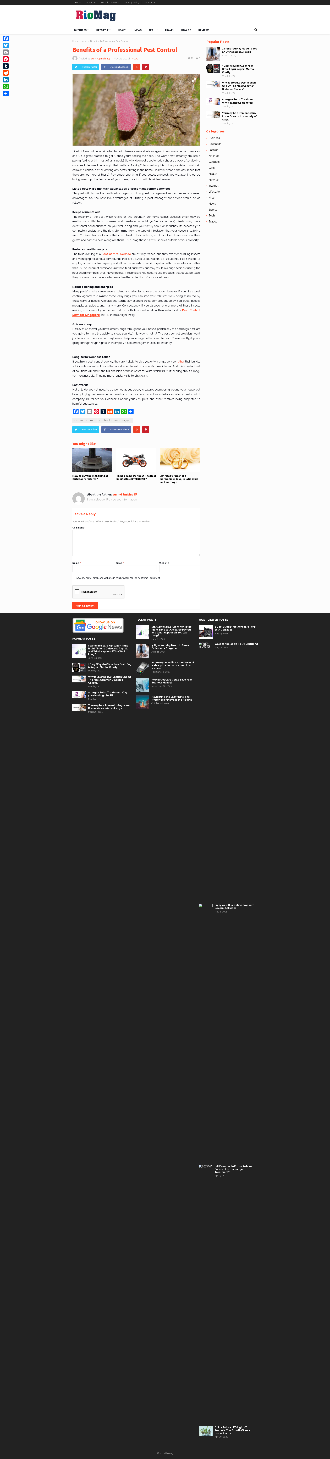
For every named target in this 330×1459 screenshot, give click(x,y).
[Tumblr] (5, 66)
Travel (169, 30)
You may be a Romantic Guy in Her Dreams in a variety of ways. (239, 116)
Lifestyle (102, 30)
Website (164, 563)
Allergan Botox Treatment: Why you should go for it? (107, 694)
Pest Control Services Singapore (116, 420)
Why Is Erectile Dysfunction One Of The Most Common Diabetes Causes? (239, 86)
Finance (214, 155)
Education (215, 144)
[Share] (5, 93)
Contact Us (149, 2)
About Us (91, 2)
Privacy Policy (132, 2)
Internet (213, 185)
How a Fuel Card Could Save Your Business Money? (171, 681)
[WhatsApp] (5, 86)
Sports (213, 209)
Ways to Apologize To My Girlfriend (236, 644)
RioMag (169, 1453)
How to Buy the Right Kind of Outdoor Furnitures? (90, 477)
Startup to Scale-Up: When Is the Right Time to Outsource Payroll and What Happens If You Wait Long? (108, 650)
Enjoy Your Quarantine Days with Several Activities (234, 906)
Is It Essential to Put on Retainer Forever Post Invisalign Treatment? (234, 1169)
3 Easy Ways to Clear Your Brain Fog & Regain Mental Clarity (238, 69)
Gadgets (214, 161)
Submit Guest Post (110, 2)
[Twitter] (5, 45)
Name (76, 563)
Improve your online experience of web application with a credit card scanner (172, 665)
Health (123, 30)
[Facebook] (5, 38)
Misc (211, 197)
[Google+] (136, 67)
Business (80, 30)
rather (180, 361)
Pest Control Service (85, 420)
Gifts (212, 167)
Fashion (213, 150)
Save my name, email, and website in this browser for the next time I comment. (118, 578)
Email (120, 563)
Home (78, 2)
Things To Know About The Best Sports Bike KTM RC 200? (136, 477)
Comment (79, 527)
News (138, 30)
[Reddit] (5, 72)
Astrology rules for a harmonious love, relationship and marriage (179, 479)
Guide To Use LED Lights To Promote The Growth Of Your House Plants (232, 1430)
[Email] (5, 52)
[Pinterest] (145, 67)
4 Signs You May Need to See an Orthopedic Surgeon (170, 647)
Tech (151, 30)
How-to (186, 30)
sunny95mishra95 (100, 58)
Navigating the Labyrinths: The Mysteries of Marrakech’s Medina (171, 698)
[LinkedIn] (5, 79)
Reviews (203, 30)
